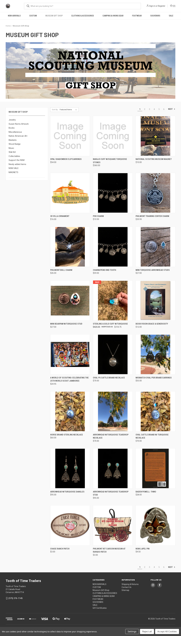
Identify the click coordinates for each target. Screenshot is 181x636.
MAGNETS (13, 172)
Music (11, 148)
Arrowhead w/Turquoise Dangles (67, 491)
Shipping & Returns (130, 584)
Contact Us (126, 587)
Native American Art (18, 136)
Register (161, 6)
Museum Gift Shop (54, 16)
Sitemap (125, 590)
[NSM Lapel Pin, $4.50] (155, 525)
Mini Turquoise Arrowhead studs (153, 270)
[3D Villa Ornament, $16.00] (70, 192)
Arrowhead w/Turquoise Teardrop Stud (110, 493)
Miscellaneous (15, 132)
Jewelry (12, 120)
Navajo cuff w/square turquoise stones (110, 161)
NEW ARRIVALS (14, 16)
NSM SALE (14, 168)
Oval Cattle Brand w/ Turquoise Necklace (152, 436)
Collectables (14, 156)
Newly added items (17, 164)
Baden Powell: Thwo (146, 491)
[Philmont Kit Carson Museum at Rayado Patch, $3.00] (112, 525)
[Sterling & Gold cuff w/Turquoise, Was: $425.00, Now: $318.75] (112, 300)
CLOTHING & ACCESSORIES (82, 16)
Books (12, 128)
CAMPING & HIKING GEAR (113, 16)
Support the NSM (16, 160)
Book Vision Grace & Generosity (152, 324)
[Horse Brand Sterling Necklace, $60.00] (70, 411)
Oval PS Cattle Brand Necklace (109, 377)
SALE (171, 16)
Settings (132, 631)
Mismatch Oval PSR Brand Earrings (154, 377)
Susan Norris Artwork (19, 124)
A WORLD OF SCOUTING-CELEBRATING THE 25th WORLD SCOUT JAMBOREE (69, 379)
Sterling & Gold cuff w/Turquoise (110, 324)
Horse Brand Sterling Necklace (66, 434)
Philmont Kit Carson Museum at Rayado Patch (109, 550)
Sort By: (55, 109)
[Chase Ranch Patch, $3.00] (70, 525)
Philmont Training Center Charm (152, 216)
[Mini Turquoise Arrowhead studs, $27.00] (155, 246)
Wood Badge (15, 144)
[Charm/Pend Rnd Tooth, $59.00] (112, 246)
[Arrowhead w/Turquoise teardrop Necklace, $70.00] (112, 411)
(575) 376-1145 (15, 598)
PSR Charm (98, 216)
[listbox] (68, 110)
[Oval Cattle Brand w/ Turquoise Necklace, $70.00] (155, 411)
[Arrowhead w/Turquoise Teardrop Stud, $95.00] (112, 468)
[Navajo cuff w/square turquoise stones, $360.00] (112, 136)
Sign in (152, 6)
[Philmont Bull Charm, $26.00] (70, 246)
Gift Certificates (100, 608)
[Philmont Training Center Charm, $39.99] (155, 192)
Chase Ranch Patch (59, 548)
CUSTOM (33, 16)
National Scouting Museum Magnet (154, 159)
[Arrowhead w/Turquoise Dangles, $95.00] (70, 468)
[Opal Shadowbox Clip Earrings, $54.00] (70, 136)
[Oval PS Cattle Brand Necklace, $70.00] (112, 354)
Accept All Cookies (167, 631)
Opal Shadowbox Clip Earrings (66, 159)
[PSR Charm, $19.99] (112, 192)
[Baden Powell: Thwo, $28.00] (155, 468)
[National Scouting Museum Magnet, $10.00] (155, 136)
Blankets (13, 140)
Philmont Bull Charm (61, 270)
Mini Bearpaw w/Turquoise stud (66, 324)
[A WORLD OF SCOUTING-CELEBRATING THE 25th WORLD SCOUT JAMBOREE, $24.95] (70, 354)
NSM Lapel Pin (142, 548)
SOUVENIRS (155, 16)
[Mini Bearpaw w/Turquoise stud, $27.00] (70, 300)
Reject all (147, 631)
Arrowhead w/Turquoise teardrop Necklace (110, 436)
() (173, 6)
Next (170, 109)
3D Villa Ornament (59, 216)
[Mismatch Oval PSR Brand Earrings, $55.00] (155, 354)
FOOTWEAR (137, 16)
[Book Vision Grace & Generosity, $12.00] (155, 300)
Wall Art (12, 152)
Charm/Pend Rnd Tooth (104, 270)
